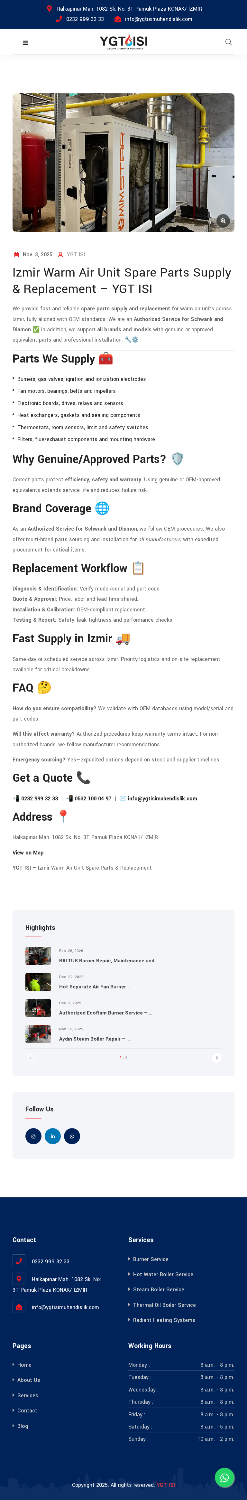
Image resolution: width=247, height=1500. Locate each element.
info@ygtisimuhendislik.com (158, 19)
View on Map (28, 852)
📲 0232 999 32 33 (35, 798)
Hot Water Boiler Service (163, 1274)
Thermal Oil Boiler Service (164, 1305)
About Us (28, 1380)
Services (27, 1395)
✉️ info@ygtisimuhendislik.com (158, 798)
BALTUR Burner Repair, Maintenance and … (109, 960)
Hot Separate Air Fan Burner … (95, 986)
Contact (27, 1410)
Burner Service (151, 1259)
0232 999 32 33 (85, 19)
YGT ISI (166, 1485)
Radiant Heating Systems (164, 1320)
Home (24, 1365)
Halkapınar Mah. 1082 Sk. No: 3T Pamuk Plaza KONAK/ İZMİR (129, 9)
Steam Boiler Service (158, 1289)
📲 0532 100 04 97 (88, 798)
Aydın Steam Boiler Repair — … (95, 1038)
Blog (22, 1426)
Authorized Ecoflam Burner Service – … (105, 1012)
